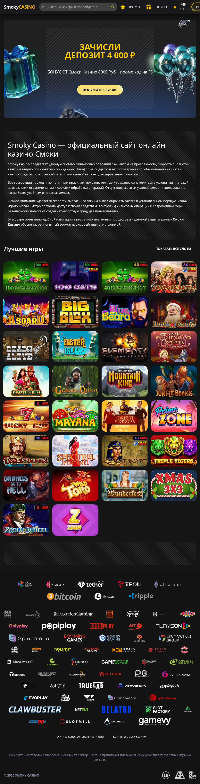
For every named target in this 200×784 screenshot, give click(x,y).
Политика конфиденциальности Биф (79, 736)
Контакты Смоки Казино (129, 736)
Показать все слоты (173, 249)
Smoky (19, 7)
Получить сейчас (100, 89)
